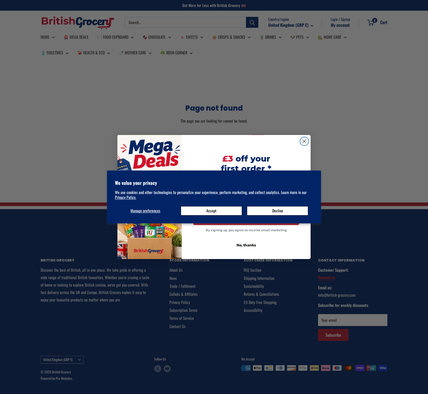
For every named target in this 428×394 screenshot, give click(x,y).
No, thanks (246, 245)
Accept (211, 211)
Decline (277, 211)
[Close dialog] (304, 141)
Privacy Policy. (125, 197)
